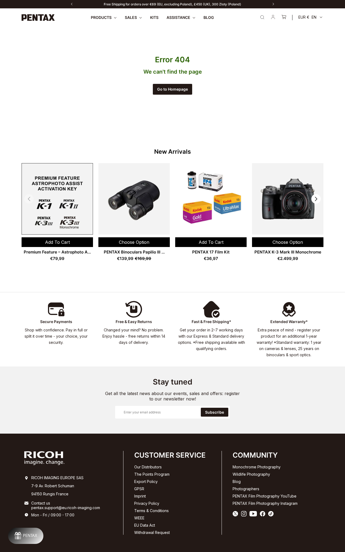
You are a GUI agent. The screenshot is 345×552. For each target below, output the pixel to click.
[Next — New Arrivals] (316, 199)
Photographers (246, 488)
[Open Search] (262, 17)
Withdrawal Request (152, 532)
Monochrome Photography (257, 467)
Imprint (140, 496)
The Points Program (152, 474)
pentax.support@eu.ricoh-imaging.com (65, 507)
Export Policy (146, 481)
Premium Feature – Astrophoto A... (57, 252)
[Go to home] (38, 17)
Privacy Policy (146, 503)
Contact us (40, 503)
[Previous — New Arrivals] (29, 199)
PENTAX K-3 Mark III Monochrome (287, 252)
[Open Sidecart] (283, 17)
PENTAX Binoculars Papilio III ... (134, 252)
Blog (237, 481)
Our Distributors (148, 467)
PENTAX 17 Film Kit (211, 252)
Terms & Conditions (151, 510)
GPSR (139, 488)
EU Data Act (144, 525)
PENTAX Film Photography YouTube (264, 496)
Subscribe (214, 412)
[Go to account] (273, 17)
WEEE (139, 518)
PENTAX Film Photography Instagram (265, 503)
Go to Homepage (172, 89)
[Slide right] (273, 4)
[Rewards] (25, 536)
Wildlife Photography (251, 474)
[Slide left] (71, 4)
